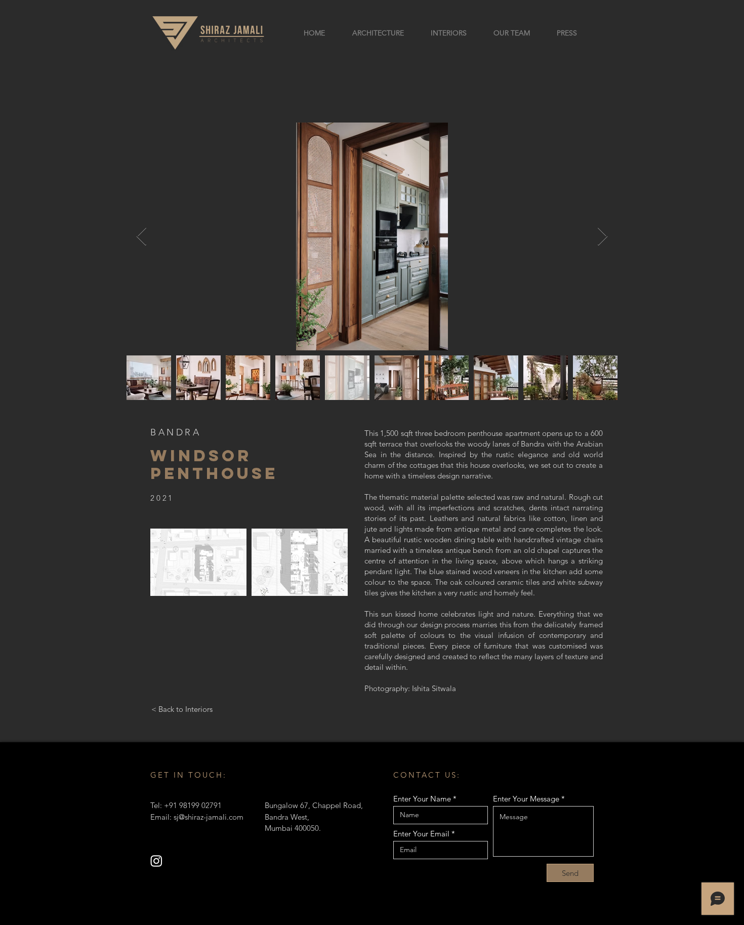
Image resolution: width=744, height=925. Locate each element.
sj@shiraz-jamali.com (208, 817)
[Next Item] (602, 237)
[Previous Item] (141, 237)
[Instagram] (156, 860)
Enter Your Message (526, 798)
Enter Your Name (422, 798)
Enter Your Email (421, 833)
